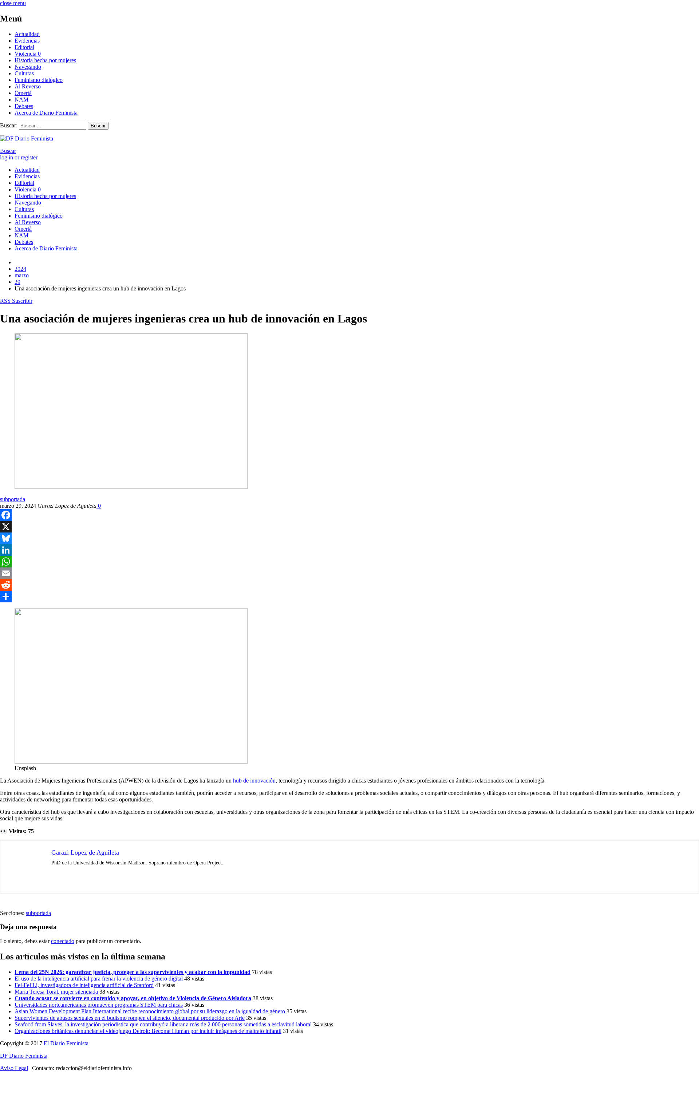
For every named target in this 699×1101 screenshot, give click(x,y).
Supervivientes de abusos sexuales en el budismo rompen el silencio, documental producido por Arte (130, 1018)
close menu (13, 3)
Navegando (28, 67)
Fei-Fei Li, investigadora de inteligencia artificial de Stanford (84, 985)
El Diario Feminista (66, 1043)
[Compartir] (349, 596)
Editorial (24, 47)
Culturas (24, 73)
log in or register (18, 157)
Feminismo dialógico (39, 80)
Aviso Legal (14, 1068)
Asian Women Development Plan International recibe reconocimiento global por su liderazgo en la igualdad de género (151, 1011)
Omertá (23, 93)
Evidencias (27, 40)
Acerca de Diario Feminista (46, 113)
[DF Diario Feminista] (26, 138)
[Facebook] (349, 515)
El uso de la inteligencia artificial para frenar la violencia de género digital (99, 978)
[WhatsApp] (349, 561)
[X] (349, 526)
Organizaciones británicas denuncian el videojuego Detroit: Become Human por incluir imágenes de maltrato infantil (148, 1031)
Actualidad (27, 34)
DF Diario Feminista (23, 1056)
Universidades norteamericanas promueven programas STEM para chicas (99, 1005)
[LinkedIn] (349, 550)
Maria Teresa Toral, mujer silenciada (57, 992)
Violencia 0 (28, 54)
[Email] (349, 573)
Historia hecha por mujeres (45, 60)
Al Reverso (28, 86)
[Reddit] (349, 585)
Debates (24, 106)
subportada (12, 499)
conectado (62, 941)
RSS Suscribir (16, 301)
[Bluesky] (349, 538)
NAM (21, 99)
